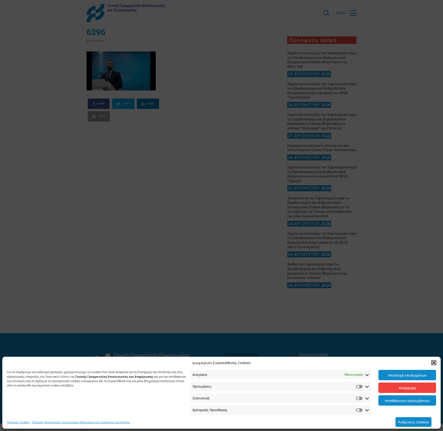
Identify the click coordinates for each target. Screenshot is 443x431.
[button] (433, 362)
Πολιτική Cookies (18, 422)
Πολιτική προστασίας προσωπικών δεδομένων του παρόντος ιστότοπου (81, 422)
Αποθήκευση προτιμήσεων (407, 400)
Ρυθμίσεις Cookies (413, 422)
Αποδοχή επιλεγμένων (407, 375)
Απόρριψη (407, 388)
